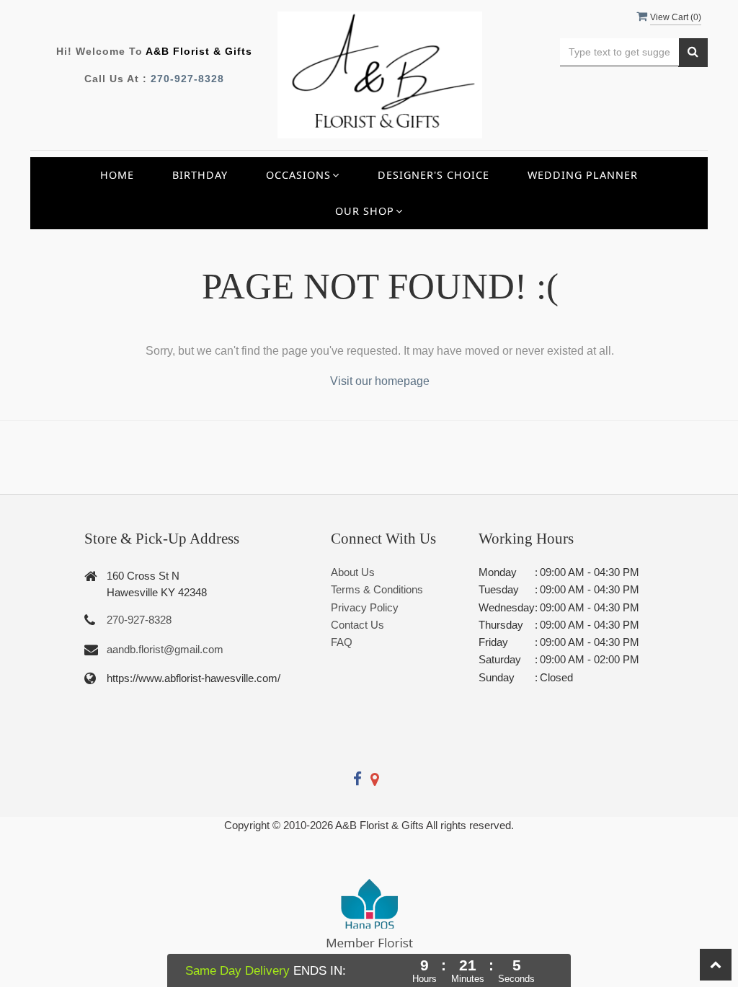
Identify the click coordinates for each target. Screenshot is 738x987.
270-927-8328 (187, 78)
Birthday (200, 175)
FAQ (341, 642)
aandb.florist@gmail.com (165, 649)
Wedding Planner (583, 175)
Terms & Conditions (377, 589)
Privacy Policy (365, 607)
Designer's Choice (433, 175)
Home (117, 175)
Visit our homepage (380, 381)
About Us (353, 572)
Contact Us (357, 625)
